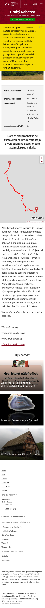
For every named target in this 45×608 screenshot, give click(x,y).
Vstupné (5, 543)
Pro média (6, 486)
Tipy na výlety (7, 547)
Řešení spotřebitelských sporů (14, 596)
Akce (3, 474)
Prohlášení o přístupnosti (26, 593)
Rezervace (6, 539)
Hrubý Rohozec (22, 11)
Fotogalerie (6, 560)
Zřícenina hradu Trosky (13, 344)
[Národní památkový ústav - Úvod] (11, 4)
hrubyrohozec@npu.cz (16, 516)
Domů (4, 470)
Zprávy (4, 478)
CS (25, 4)
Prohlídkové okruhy (9, 531)
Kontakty (5, 490)
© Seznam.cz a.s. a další (35, 222)
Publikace (5, 482)
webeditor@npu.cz (14, 601)
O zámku (5, 556)
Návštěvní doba (8, 535)
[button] (9, 163)
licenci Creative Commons (17, 574)
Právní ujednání (8, 593)
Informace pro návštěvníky (12, 527)
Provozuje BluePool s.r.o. (11, 604)
